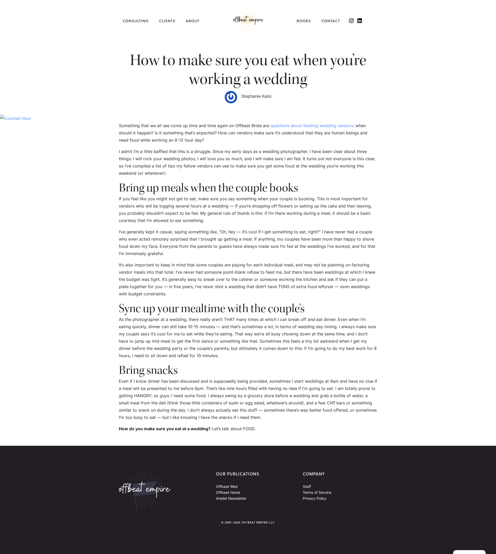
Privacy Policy (315, 498)
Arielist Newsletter (231, 498)
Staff (307, 486)
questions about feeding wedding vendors (311, 125)
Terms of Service (317, 492)
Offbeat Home (228, 492)
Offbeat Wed (227, 486)
